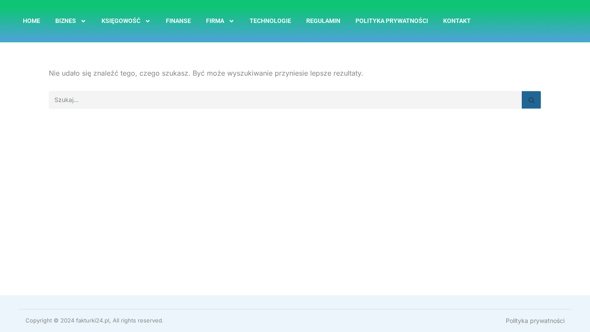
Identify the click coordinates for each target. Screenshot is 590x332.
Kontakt (457, 20)
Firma (215, 20)
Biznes (65, 20)
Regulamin (323, 20)
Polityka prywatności (391, 20)
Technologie (270, 20)
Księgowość (121, 20)
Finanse (178, 20)
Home (31, 20)
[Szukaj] (531, 100)
